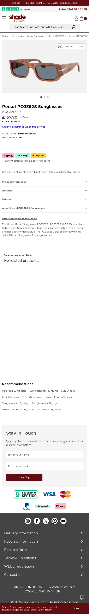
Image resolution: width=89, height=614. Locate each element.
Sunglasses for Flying (44, 403)
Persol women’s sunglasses (18, 409)
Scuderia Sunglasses (49, 409)
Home (5, 36)
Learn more (45, 609)
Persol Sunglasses (36, 36)
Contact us (13, 575)
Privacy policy (62, 587)
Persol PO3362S (57, 36)
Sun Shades (68, 390)
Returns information (21, 541)
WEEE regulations (19, 566)
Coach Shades (10, 397)
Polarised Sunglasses (14, 390)
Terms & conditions (27, 587)
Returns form (15, 550)
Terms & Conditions (20, 558)
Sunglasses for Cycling (15, 403)
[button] (41, 97)
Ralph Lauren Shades (59, 397)
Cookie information (42, 591)
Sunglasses (18, 36)
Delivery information (21, 533)
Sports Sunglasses (32, 397)
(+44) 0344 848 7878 (73, 9)
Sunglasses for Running (44, 390)
